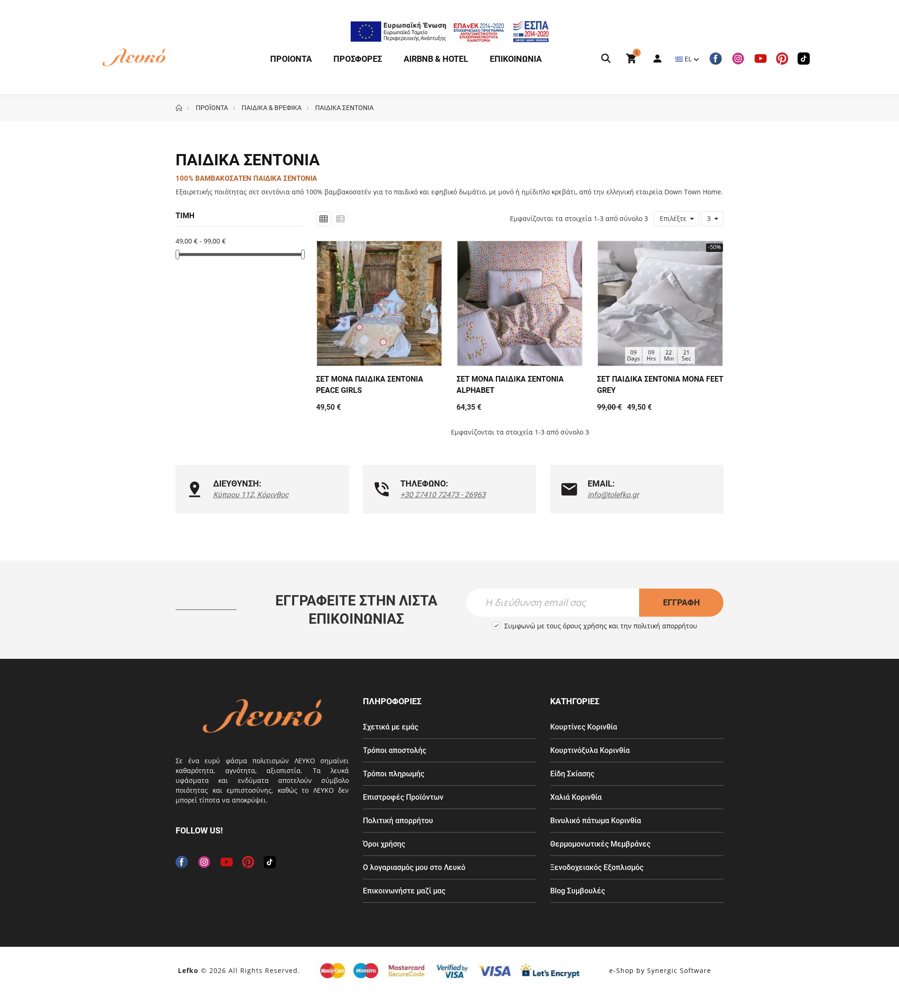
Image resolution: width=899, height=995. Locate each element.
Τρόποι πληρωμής (393, 773)
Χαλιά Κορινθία (576, 797)
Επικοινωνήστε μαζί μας (404, 890)
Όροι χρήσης (384, 844)
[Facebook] (715, 58)
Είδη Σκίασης (572, 773)
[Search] (605, 58)
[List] (340, 218)
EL (688, 58)
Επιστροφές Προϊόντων (403, 797)
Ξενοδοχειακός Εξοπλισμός (596, 867)
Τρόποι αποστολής (394, 750)
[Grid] (323, 218)
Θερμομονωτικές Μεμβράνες (600, 844)
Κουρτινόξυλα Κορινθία (590, 750)
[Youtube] (760, 58)
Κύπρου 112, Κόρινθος (251, 494)
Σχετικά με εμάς (390, 726)
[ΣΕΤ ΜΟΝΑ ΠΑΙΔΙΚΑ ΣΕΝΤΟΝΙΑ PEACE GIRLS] (379, 303)
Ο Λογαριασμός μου (652, 58)
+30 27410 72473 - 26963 (443, 494)
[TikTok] (803, 58)
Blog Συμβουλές (577, 890)
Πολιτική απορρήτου (398, 820)
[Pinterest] (782, 58)
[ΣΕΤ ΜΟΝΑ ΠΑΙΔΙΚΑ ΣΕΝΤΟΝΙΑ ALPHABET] (519, 303)
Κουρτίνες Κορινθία (583, 726)
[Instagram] (738, 59)
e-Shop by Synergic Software (660, 970)
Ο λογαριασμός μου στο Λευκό (414, 867)
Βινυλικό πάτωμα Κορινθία (595, 820)
